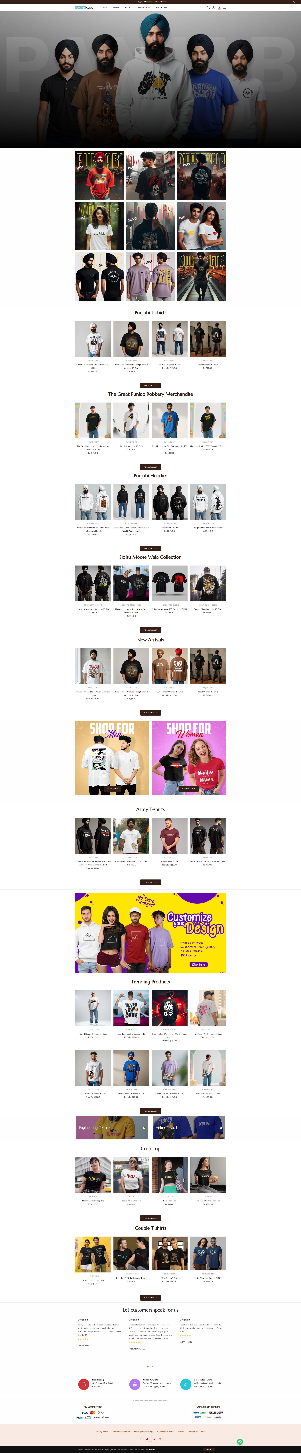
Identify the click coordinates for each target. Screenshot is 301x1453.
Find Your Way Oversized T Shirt (208, 1034)
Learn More (150, 1449)
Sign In (213, 7)
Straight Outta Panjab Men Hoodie (208, 527)
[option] (112, 1129)
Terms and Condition (120, 1431)
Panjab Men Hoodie (169, 527)
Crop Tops (93, 1197)
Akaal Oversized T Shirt (208, 364)
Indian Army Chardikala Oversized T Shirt (208, 861)
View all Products (150, 385)
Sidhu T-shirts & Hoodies (93, 605)
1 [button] (148, 1366)
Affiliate (181, 1431)
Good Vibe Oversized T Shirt (93, 1094)
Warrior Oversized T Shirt (169, 364)
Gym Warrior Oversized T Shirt (169, 692)
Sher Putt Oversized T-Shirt (131, 446)
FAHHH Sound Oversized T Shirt (93, 1034)
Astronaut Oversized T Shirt (208, 1094)
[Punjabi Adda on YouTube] (153, 1439)
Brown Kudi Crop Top (131, 1201)
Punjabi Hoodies (93, 524)
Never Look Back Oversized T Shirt (131, 1034)
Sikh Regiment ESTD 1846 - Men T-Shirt (131, 861)
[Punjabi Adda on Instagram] (160, 1439)
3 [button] (153, 1366)
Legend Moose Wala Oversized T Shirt (93, 609)
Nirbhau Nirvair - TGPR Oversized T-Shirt (207, 446)
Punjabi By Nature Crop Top (208, 1201)
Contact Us (193, 1431)
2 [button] (150, 1366)
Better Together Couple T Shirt (207, 1278)
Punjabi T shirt (93, 361)
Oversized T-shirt (93, 1030)
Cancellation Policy (165, 1431)
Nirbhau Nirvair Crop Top (93, 1201)
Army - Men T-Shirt (169, 861)
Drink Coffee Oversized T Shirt (131, 1094)
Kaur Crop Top (169, 1201)
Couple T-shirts (93, 1276)
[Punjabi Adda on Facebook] (141, 1439)
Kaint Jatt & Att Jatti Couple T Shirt (131, 1278)
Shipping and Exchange (143, 1431)
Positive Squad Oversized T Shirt (169, 1094)
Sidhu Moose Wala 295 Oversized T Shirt (169, 609)
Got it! (208, 1449)
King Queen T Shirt (169, 1278)
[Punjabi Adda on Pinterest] (147, 1439)
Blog (203, 1431)
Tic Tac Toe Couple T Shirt (93, 1280)
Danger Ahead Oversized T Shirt (208, 609)
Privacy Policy (102, 1431)
